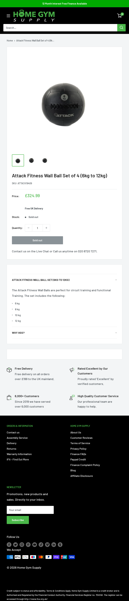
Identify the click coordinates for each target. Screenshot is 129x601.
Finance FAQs (78, 454)
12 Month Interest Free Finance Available (64, 3)
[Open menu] (8, 15)
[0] (119, 16)
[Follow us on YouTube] (34, 544)
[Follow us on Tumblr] (60, 544)
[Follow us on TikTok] (41, 544)
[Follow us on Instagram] (21, 544)
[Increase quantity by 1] (46, 227)
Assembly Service (17, 437)
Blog (73, 470)
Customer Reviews (81, 437)
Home (10, 40)
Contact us (13, 432)
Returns (11, 448)
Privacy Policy (78, 448)
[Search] (121, 27)
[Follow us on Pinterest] (28, 544)
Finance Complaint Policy (85, 464)
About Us (75, 432)
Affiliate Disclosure (81, 475)
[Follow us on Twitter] (15, 544)
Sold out (37, 240)
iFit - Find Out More (18, 459)
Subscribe (18, 519)
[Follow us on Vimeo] (47, 544)
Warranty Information (19, 454)
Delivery (11, 443)
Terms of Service (80, 443)
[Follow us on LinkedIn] (53, 544)
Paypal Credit (78, 459)
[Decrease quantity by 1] (28, 227)
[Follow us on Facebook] (9, 544)
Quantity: (17, 227)
